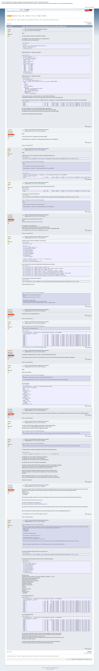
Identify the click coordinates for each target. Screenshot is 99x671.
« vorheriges (85, 22)
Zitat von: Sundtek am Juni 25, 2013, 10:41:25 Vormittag (32, 524)
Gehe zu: (68, 659)
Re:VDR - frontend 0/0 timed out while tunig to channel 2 (36, 129)
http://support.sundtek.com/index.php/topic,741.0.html (34, 96)
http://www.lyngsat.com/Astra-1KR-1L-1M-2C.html (32, 221)
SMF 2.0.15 (44, 667)
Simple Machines (55, 667)
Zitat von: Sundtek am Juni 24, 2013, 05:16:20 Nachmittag (33, 161)
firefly (9, 29)
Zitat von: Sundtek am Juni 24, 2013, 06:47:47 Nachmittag (33, 292)
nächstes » (90, 22)
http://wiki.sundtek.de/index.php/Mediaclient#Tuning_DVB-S (34, 504)
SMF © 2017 (49, 667)
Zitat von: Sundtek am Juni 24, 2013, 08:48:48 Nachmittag (33, 443)
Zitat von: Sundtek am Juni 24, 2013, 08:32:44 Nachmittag (33, 375)
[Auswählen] (27, 42)
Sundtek (10, 130)
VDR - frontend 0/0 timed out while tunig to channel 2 (35, 29)
